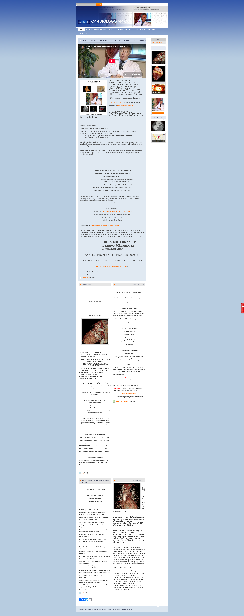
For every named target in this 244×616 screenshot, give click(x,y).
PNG (83, 593)
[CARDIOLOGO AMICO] (84, 22)
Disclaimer (119, 609)
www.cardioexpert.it (116, 103)
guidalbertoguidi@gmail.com (129, 393)
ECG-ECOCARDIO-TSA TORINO (96, 29)
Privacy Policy (125, 609)
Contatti (128, 29)
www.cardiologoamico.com (99, 225)
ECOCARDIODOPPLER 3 (122, 401)
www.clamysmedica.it (125, 106)
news (111, 29)
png (83, 473)
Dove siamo (152, 29)
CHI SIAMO (83, 33)
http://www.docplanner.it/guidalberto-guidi (117, 211)
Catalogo (119, 29)
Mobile (130, 609)
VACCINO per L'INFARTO (158, 42)
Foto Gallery (140, 29)
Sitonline (114, 609)
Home (82, 29)
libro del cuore (86, 277)
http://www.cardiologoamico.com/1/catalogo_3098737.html (111, 266)
